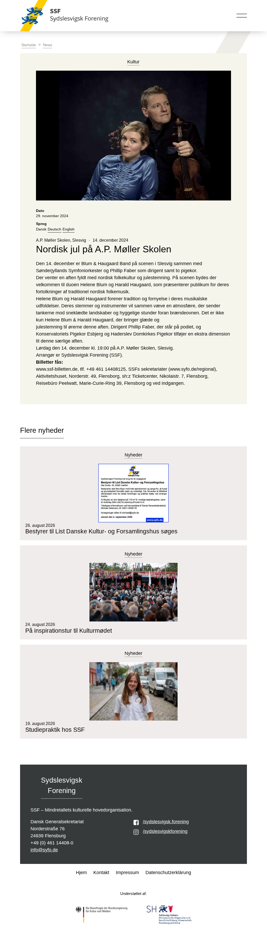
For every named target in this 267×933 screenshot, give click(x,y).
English (69, 229)
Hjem (81, 872)
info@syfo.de (44, 849)
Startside (28, 45)
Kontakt (101, 872)
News (47, 45)
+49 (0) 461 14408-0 (52, 842)
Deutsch (54, 229)
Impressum (127, 872)
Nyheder (133, 455)
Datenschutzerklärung (168, 872)
